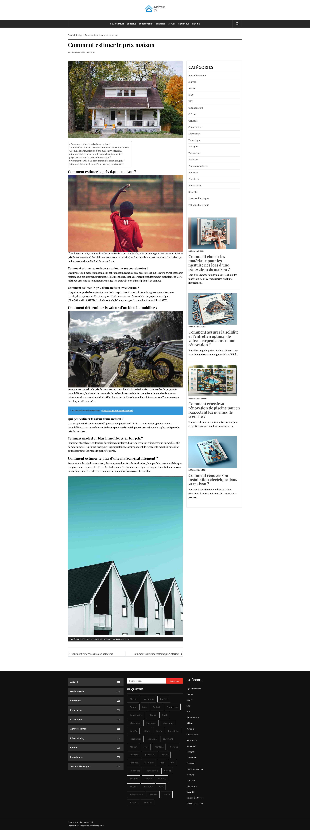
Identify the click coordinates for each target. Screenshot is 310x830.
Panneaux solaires (198, 166)
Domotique (183, 24)
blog (83, 639)
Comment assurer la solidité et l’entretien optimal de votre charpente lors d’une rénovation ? (213, 338)
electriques (168, 723)
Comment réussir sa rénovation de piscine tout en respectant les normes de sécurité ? (214, 410)
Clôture (192, 114)
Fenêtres (193, 159)
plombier (149, 762)
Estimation (194, 153)
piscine (164, 754)
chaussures (172, 707)
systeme (148, 786)
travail (167, 794)
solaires (162, 778)
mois (146, 746)
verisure (148, 802)
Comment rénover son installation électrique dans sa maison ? (212, 479)
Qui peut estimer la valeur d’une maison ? (91, 157)
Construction (146, 24)
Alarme (192, 82)
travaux (134, 802)
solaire (148, 778)
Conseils (131, 24)
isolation (152, 738)
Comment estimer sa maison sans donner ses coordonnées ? (100, 147)
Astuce (171, 24)
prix (124, 639)
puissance (135, 770)
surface (134, 786)
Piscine (196, 24)
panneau (134, 754)
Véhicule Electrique (198, 205)
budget (156, 707)
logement (168, 738)
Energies (160, 24)
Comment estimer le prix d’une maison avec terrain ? (96, 151)
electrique (151, 723)
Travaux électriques (198, 198)
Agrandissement (197, 75)
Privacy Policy (77, 738)
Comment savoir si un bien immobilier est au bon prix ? (97, 161)
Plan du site (76, 757)
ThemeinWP (98, 826)
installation (135, 738)
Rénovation (194, 185)
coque (153, 715)
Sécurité (192, 192)
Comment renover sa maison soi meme (92, 654)
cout (164, 715)
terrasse (153, 794)
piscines (134, 762)
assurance (148, 699)
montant (159, 746)
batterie (164, 699)
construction (136, 715)
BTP (190, 101)
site (128, 639)
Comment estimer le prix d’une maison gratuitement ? (97, 164)
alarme (133, 699)
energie (133, 731)
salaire (167, 770)
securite (134, 778)
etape (147, 731)
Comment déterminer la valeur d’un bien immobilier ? (97, 154)
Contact (74, 747)
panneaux (150, 754)
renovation (152, 770)
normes (174, 746)
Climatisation (195, 107)
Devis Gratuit (117, 24)
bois (144, 707)
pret (162, 762)
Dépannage (194, 133)
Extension (75, 700)
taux (161, 786)
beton (133, 707)
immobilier (110, 639)
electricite (135, 723)
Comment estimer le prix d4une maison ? (91, 144)
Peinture (193, 172)
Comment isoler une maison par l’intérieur (156, 654)
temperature (136, 794)
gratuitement (100, 639)
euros (159, 731)
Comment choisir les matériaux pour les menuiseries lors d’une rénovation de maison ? (209, 263)
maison (119, 639)
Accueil (74, 682)
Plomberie (194, 179)
